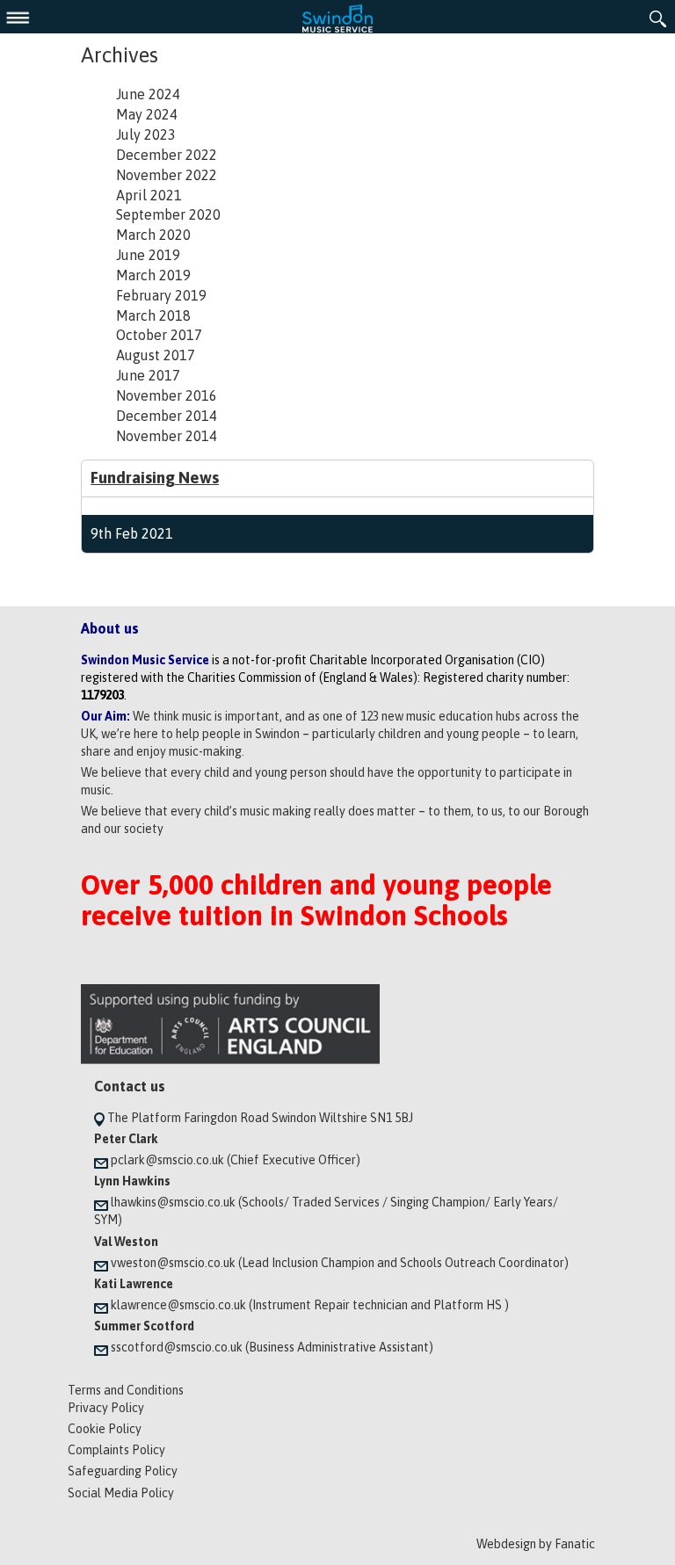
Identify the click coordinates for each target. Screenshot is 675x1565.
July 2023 (146, 134)
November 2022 (166, 175)
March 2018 (153, 315)
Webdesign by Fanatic (535, 1544)
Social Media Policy (121, 1493)
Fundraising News (155, 477)
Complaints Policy (116, 1450)
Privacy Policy (106, 1408)
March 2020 (153, 235)
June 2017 (148, 375)
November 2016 (166, 395)
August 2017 (155, 355)
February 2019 (161, 295)
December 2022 (166, 155)
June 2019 (148, 255)
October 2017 (159, 335)
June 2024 (148, 94)
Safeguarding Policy (123, 1471)
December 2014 (166, 416)
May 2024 (147, 114)
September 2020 (168, 214)
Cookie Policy (105, 1429)
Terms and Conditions (126, 1390)
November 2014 (166, 436)
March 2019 (153, 275)
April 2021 (149, 195)
